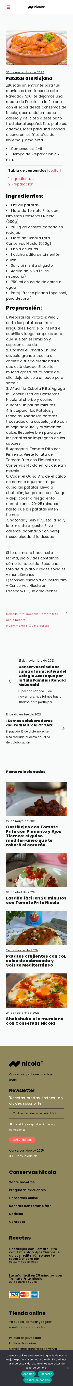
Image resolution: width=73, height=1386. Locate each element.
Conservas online (23, 1198)
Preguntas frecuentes (27, 1190)
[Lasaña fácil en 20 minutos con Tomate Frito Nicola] (36, 870)
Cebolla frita (15, 614)
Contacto (17, 1222)
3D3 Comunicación (23, 1156)
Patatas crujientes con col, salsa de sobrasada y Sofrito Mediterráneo (36, 960)
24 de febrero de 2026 (23, 1013)
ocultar (54, 170)
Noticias (16, 1214)
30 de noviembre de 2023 (25, 72)
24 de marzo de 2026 (22, 950)
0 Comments (15, 626)
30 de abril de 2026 (20, 892)
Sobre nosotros (22, 1182)
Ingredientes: (21, 178)
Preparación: (21, 184)
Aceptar (28, 1373)
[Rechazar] (68, 1368)
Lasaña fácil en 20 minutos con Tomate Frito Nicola (36, 900)
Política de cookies (37, 1380)
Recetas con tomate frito (30, 1206)
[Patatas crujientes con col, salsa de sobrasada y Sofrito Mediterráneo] (36, 928)
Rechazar (46, 1373)
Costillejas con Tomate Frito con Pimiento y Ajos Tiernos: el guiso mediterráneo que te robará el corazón (33, 836)
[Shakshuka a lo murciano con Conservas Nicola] (36, 990)
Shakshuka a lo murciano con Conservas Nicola (34, 1021)
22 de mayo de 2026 (21, 821)
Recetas (32, 614)
